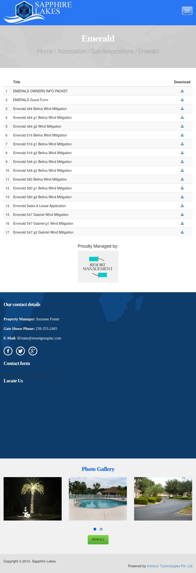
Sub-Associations (112, 51)
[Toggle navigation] (187, 11)
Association (71, 51)
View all (98, 540)
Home (45, 51)
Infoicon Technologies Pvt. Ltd (169, 565)
